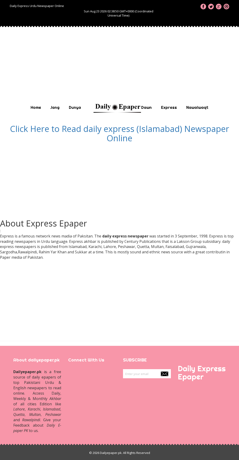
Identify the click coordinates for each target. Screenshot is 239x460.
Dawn (146, 107)
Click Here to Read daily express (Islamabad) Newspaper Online (119, 133)
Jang (55, 107)
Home (36, 107)
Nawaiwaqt (197, 107)
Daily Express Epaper (202, 373)
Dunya (75, 107)
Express (169, 107)
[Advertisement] (119, 60)
